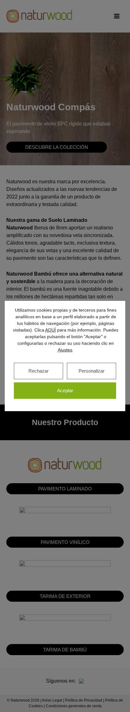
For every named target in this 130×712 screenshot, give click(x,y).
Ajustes (65, 349)
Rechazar (38, 371)
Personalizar (91, 371)
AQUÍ (50, 329)
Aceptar (65, 390)
